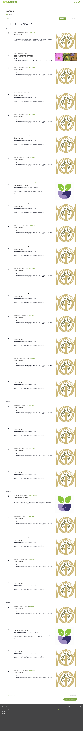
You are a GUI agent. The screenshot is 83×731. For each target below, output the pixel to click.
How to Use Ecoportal (6, 709)
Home (5, 5)
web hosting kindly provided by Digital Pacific (73, 709)
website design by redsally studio (58, 709)
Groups (41, 5)
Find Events (62, 18)
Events (15, 5)
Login (75, 2)
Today (12, 23)
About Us (65, 5)
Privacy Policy (5, 711)
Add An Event (29, 5)
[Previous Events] (6, 24)
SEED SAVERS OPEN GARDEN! (23, 56)
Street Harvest (18, 34)
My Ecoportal (4, 706)
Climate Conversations (21, 185)
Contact (77, 5)
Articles (54, 5)
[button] (79, 2)
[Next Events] (9, 24)
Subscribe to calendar (70, 699)
